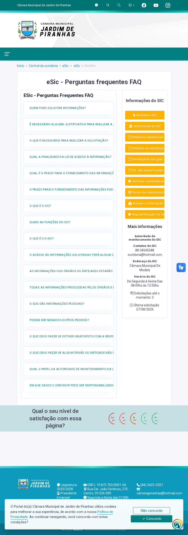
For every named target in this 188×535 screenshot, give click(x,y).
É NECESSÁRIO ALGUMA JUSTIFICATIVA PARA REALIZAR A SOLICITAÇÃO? (82, 124)
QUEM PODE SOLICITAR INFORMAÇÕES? (58, 108)
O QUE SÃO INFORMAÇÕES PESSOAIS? (57, 303)
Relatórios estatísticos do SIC (147, 137)
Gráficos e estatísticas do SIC (147, 181)
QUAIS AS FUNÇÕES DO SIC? (50, 222)
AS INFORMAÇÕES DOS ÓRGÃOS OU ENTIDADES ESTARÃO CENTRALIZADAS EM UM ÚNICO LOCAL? (100, 271)
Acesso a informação (147, 203)
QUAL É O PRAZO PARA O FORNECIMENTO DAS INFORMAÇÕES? (74, 173)
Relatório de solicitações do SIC (147, 148)
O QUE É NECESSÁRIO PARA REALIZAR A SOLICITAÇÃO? (69, 140)
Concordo (153, 519)
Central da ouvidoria (43, 66)
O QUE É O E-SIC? (42, 238)
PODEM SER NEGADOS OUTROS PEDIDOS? (59, 320)
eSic (65, 66)
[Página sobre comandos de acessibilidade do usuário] (131, 5)
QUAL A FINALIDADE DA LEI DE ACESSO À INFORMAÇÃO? (70, 157)
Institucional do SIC (146, 126)
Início (20, 66)
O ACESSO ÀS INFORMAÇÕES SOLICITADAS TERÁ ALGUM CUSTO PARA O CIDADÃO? (89, 254)
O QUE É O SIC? (40, 206)
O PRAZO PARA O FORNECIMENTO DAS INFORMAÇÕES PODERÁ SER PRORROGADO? (89, 189)
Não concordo (152, 511)
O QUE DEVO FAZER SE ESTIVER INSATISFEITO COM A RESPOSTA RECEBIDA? (83, 336)
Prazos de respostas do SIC (147, 192)
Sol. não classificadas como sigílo (147, 170)
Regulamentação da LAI (147, 214)
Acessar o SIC (146, 115)
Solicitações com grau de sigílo (147, 159)
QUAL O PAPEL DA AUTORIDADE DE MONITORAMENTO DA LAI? (74, 369)
